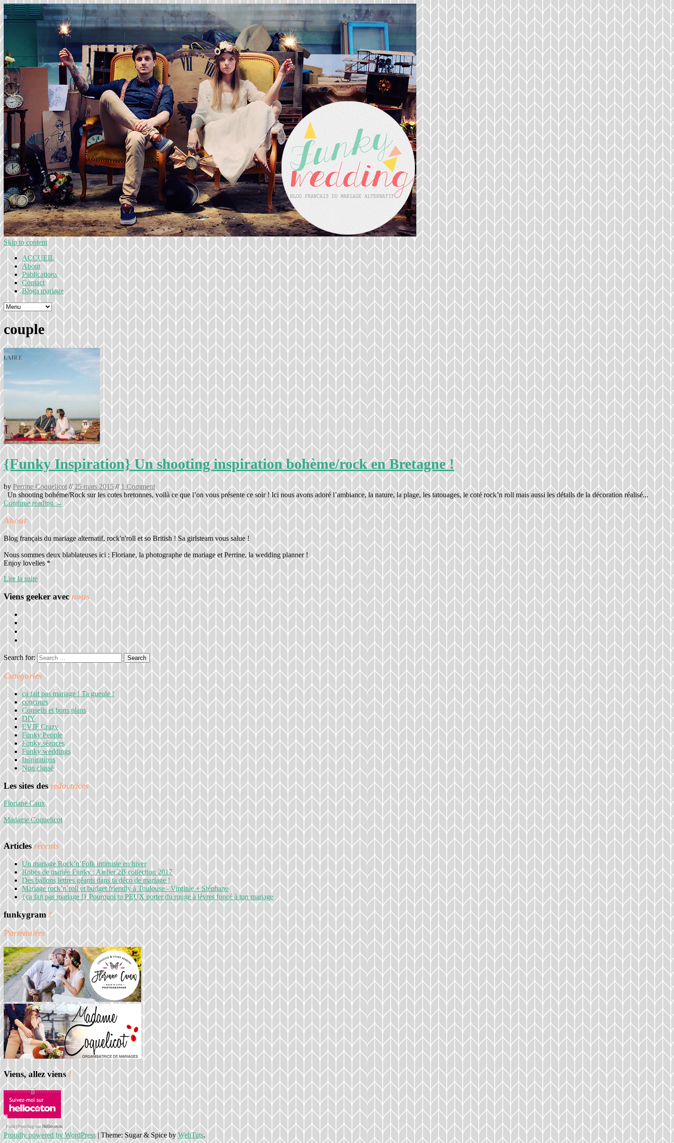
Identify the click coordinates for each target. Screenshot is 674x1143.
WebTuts (191, 1135)
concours (35, 702)
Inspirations (38, 760)
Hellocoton (52, 1126)
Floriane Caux (24, 803)
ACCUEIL (38, 258)
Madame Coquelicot (33, 820)
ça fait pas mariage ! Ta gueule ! (68, 694)
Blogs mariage (43, 291)
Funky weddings (46, 751)
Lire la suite (21, 578)
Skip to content (25, 242)
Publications (39, 274)
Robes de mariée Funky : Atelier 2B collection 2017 (97, 872)
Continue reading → (33, 503)
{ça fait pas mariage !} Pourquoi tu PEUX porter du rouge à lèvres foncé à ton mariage (147, 897)
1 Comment (138, 486)
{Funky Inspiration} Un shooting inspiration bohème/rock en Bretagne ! (229, 464)
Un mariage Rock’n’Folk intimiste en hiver (84, 864)
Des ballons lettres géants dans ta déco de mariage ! (96, 880)
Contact (33, 282)
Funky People (42, 735)
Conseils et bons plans (54, 710)
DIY (28, 718)
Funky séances (43, 743)
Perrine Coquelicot (40, 486)
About (31, 266)
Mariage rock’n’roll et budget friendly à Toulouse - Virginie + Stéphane (125, 888)
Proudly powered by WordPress (50, 1135)
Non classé (38, 768)
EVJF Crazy (40, 727)
